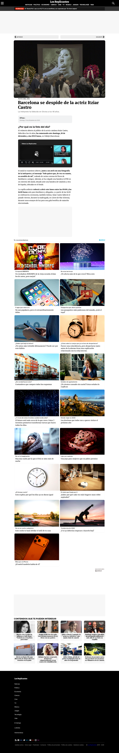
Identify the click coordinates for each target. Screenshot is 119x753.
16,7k (27, 740)
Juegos (75, 5)
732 (38, 740)
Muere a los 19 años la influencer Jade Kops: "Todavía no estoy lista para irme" (24, 637)
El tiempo (17, 723)
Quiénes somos (19, 745)
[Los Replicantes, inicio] (59, 2)
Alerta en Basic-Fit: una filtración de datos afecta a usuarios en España (24, 658)
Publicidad (36, 745)
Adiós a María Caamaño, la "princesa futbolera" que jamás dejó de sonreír (71, 636)
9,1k (32, 740)
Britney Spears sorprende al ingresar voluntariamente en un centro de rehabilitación (48, 659)
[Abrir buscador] (113, 3)
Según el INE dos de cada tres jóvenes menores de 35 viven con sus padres (47, 636)
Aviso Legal (28, 745)
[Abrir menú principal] (2, 3)
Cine (59, 5)
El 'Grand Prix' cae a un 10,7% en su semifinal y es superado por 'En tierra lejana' (46, 8)
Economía (45, 5)
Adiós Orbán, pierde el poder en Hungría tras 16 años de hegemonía (71, 658)
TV (63, 5)
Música (68, 5)
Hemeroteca (18, 733)
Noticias (28, 5)
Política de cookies (66, 745)
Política (36, 5)
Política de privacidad (54, 745)
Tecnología (84, 5)
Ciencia (54, 5)
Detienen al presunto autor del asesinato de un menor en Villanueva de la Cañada (94, 658)
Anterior (19, 37)
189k (20, 740)
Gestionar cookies (79, 745)
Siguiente (99, 37)
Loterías (17, 728)
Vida (92, 5)
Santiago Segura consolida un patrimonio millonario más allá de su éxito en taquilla (94, 637)
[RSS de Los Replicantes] (16, 740)
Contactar (43, 745)
